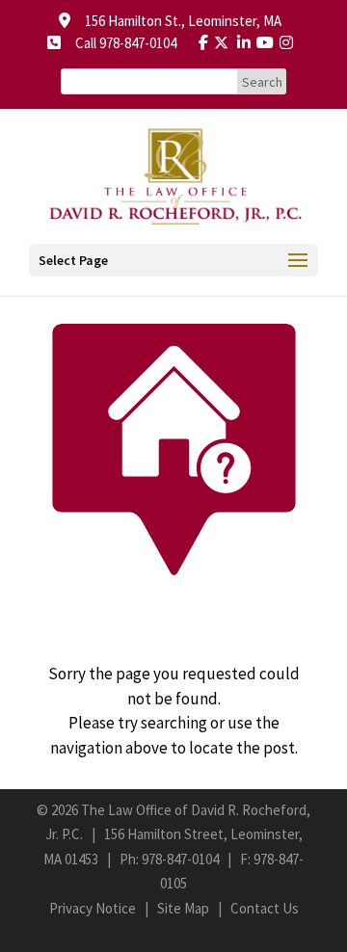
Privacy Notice (92, 908)
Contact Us (264, 908)
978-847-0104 (180, 859)
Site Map (183, 908)
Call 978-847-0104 (120, 43)
